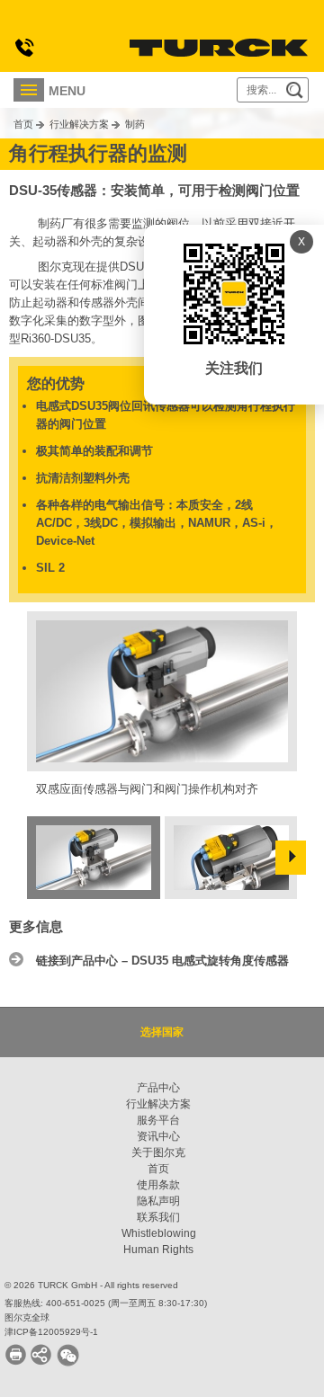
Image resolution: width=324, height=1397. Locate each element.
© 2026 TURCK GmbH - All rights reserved (91, 1285)
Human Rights (158, 1249)
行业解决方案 (79, 124)
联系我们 (158, 1217)
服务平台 (158, 1120)
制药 (135, 124)
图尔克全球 (27, 1317)
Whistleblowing (159, 1233)
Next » (290, 858)
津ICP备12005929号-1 (51, 1332)
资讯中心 (158, 1136)
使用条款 (158, 1185)
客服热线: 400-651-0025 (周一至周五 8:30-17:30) (105, 1303)
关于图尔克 (158, 1152)
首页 (23, 124)
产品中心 (158, 1087)
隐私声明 (158, 1201)
